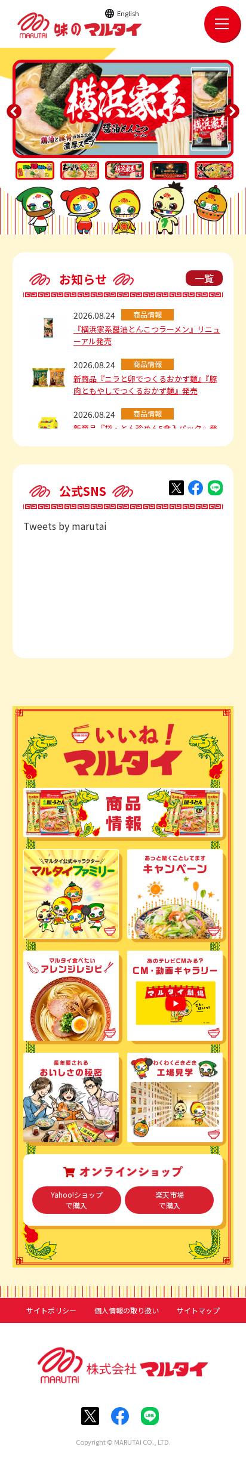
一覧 (204, 278)
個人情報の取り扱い (126, 1310)
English (128, 13)
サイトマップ (198, 1310)
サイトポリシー (51, 1310)
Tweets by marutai (65, 526)
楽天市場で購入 (169, 1199)
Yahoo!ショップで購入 (77, 1199)
